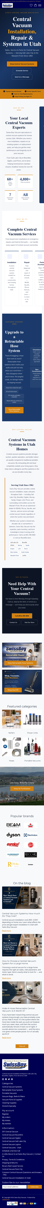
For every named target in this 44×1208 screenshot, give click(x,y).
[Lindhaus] (13, 855)
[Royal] (13, 865)
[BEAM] (13, 825)
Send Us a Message (22, 77)
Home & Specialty (9, 1106)
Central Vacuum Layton (11, 1144)
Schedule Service (22, 70)
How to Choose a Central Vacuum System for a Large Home (19, 962)
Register (5, 1114)
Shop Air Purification (22, 788)
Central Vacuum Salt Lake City (14, 1141)
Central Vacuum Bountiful (12, 1135)
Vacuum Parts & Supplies (12, 1099)
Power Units (32, 733)
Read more (6, 931)
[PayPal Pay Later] (31, 1204)
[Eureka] (13, 845)
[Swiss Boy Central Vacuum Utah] (7, 5)
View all (22, 1046)
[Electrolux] (31, 835)
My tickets (6, 1120)
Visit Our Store (29, 622)
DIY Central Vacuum (10, 1131)
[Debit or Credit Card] (28, 1204)
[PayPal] (24, 1204)
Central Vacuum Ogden (11, 1138)
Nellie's (12, 733)
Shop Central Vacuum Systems (22, 64)
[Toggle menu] (40, 5)
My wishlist (6, 1123)
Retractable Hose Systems (12, 1090)
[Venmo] (34, 1204)
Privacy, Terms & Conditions (13, 1159)
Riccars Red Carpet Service (12, 1166)
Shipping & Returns (10, 1163)
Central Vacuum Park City (12, 1169)
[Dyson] (13, 835)
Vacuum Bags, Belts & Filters (13, 1096)
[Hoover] (31, 845)
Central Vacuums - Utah (11, 1147)
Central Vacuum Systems (12, 1087)
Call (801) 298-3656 (22, 616)
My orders (6, 1117)
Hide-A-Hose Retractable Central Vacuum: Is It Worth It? (18, 1009)
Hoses (11, 761)
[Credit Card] (21, 1204)
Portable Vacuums (32, 761)
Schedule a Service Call (11, 1151)
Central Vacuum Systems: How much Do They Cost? (21, 914)
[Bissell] (31, 825)
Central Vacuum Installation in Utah (16, 1178)
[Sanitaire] (31, 865)
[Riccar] (31, 855)
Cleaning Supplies (9, 1103)
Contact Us (13, 622)
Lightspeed (6, 1199)
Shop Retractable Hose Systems (14, 410)
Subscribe (34, 1187)
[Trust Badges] (12, 1205)
